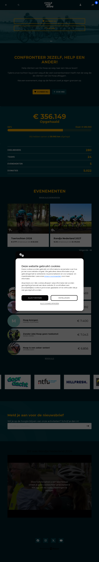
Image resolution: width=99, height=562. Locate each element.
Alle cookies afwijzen (49, 303)
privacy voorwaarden (52, 276)
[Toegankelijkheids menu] (96, 2)
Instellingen (64, 298)
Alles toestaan (35, 298)
